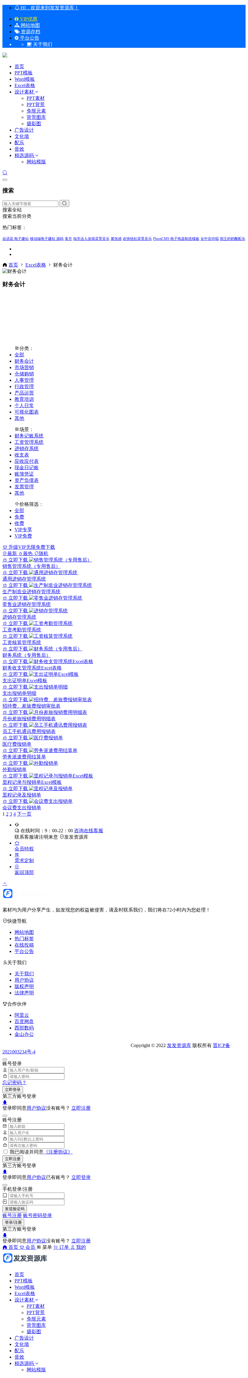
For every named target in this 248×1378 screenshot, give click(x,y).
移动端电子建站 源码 (47, 239)
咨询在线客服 (88, 830)
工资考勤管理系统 (21, 629)
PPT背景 (36, 104)
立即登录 (13, 1089)
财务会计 (24, 361)
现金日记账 (27, 467)
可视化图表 (27, 411)
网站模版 (36, 161)
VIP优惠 (28, 18)
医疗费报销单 (16, 744)
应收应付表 (27, 461)
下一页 (24, 814)
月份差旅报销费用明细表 (29, 718)
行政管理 (24, 386)
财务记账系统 (29, 435)
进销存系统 (27, 448)
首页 (19, 66)
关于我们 (24, 973)
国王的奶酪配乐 (232, 239)
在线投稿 (24, 945)
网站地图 (29, 25)
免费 (19, 516)
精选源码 (24, 155)
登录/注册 (13, 1222)
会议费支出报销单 (21, 807)
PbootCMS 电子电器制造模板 (176, 239)
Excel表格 (25, 85)
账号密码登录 (37, 1215)
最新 (12, 553)
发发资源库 (76, 837)
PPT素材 (36, 98)
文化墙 (22, 136)
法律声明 (24, 992)
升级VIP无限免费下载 (31, 547)
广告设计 (24, 130)
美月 (68, 239)
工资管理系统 (29, 442)
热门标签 (24, 938)
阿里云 (22, 1015)
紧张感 (116, 239)
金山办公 (24, 1034)
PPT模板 (24, 72)
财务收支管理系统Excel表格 (32, 667)
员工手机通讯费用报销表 (29, 731)
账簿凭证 (24, 473)
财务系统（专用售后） (26, 655)
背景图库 (36, 117)
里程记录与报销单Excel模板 (32, 782)
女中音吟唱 (210, 239)
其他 (19, 418)
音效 (19, 149)
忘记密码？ (14, 1082)
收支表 (22, 454)
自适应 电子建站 (15, 239)
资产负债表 (27, 480)
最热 (28, 553)
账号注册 (12, 1215)
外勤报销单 (14, 769)
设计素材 (25, 91)
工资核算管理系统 (21, 642)
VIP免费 (23, 535)
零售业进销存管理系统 (26, 604)
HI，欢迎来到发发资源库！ (49, 7)
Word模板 (25, 79)
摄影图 (34, 123)
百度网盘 (24, 1021)
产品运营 (24, 392)
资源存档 (30, 31)
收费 (19, 523)
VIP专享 (23, 529)
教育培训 (24, 399)
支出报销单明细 (19, 693)
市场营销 (24, 367)
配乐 (19, 142)
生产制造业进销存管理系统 (31, 591)
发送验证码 (14, 1208)
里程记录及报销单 (21, 794)
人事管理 (24, 380)
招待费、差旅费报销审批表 (31, 706)
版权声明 (24, 986)
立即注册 (81, 1108)
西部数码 (24, 1027)
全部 (19, 354)
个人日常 (24, 405)
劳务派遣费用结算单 (24, 756)
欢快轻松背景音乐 (137, 239)
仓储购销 (24, 373)
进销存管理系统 (19, 617)
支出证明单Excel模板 (24, 680)
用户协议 (24, 980)
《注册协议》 (58, 1151)
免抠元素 (36, 110)
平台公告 (29, 38)
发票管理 (24, 486)
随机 (43, 553)
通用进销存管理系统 (24, 578)
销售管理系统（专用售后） (31, 566)
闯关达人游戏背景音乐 (91, 239)
